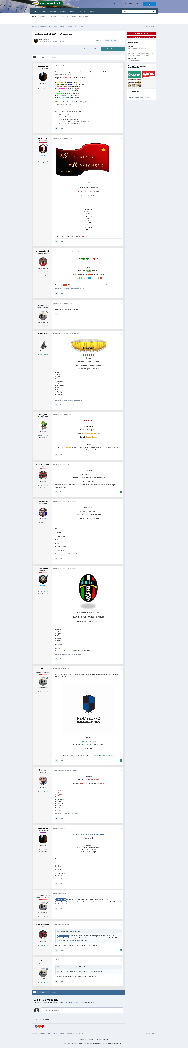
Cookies (105, 1039)
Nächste (42, 57)
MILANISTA (42, 138)
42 (46, 87)
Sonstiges (53, 11)
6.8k (46, 326)
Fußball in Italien (58, 42)
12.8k (41, 272)
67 (46, 522)
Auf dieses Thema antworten (113, 49)
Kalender (53, 16)
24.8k (41, 591)
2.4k (46, 591)
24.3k (41, 326)
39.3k (41, 161)
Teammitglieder (71, 16)
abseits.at (73, 11)
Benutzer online (83, 16)
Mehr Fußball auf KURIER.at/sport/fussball (141, 37)
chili (42, 303)
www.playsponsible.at (114, 1043)
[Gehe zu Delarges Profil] (43, 780)
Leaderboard (63, 11)
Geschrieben (62, 66)
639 (46, 435)
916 (47, 161)
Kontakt (98, 1039)
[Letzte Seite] (48, 57)
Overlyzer (82, 11)
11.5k (41, 485)
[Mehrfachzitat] (56, 128)
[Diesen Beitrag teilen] (121, 66)
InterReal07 (43, 502)
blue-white (42, 334)
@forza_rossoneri (61, 899)
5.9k (40, 791)
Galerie (62, 16)
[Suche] (154, 11)
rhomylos (42, 415)
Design (91, 1039)
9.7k (40, 355)
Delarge (42, 770)
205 (41, 522)
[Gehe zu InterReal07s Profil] (43, 512)
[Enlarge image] (82, 160)
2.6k (46, 355)
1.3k (41, 435)
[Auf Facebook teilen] (36, 1026)
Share (99, 41)
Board (35, 11)
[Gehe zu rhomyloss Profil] (43, 425)
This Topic (146, 11)
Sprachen (83, 1039)
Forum (34, 16)
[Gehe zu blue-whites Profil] (43, 344)
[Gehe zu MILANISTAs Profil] (43, 148)
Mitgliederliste (43, 16)
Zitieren (62, 128)
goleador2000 (42, 251)
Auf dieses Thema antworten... (54, 1010)
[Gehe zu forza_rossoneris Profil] (43, 475)
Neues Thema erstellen (90, 49)
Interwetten (91, 11)
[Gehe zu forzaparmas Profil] (36, 41)
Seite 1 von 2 (56, 57)
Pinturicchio (42, 569)
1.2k (41, 87)
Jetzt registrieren (149, 4)
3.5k (46, 272)
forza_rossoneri (43, 465)
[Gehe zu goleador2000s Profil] (43, 261)
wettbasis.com (132, 58)
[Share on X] (33, 1026)
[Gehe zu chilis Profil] (43, 315)
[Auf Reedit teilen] (39, 1026)
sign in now (74, 1002)
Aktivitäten (44, 11)
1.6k (46, 485)
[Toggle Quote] (58, 931)
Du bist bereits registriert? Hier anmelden (127, 4)
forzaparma (46, 39)
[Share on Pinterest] (42, 1026)
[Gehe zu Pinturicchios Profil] (43, 579)
